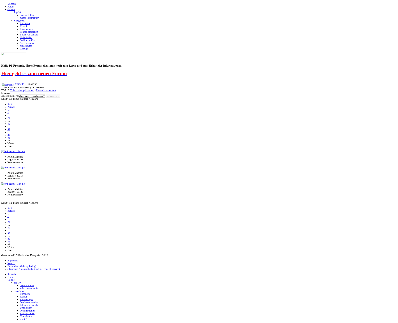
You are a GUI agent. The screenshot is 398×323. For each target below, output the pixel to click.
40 (8, 123)
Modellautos (26, 45)
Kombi (23, 26)
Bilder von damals (29, 34)
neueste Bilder (27, 15)
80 (8, 135)
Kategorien (19, 20)
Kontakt (11, 263)
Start (9, 104)
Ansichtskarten (27, 43)
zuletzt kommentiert (29, 17)
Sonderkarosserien (29, 31)
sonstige (24, 48)
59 (8, 129)
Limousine (25, 23)
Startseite (11, 3)
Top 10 (17, 12)
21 (8, 118)
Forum (10, 6)
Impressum (12, 260)
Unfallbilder (26, 37)
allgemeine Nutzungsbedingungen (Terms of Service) (33, 269)
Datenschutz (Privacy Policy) (21, 266)
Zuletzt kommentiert (46, 90)
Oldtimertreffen (27, 40)
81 (8, 137)
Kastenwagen (26, 29)
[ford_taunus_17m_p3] (13, 151)
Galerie (11, 9)
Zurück (11, 107)
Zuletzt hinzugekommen (22, 90)
